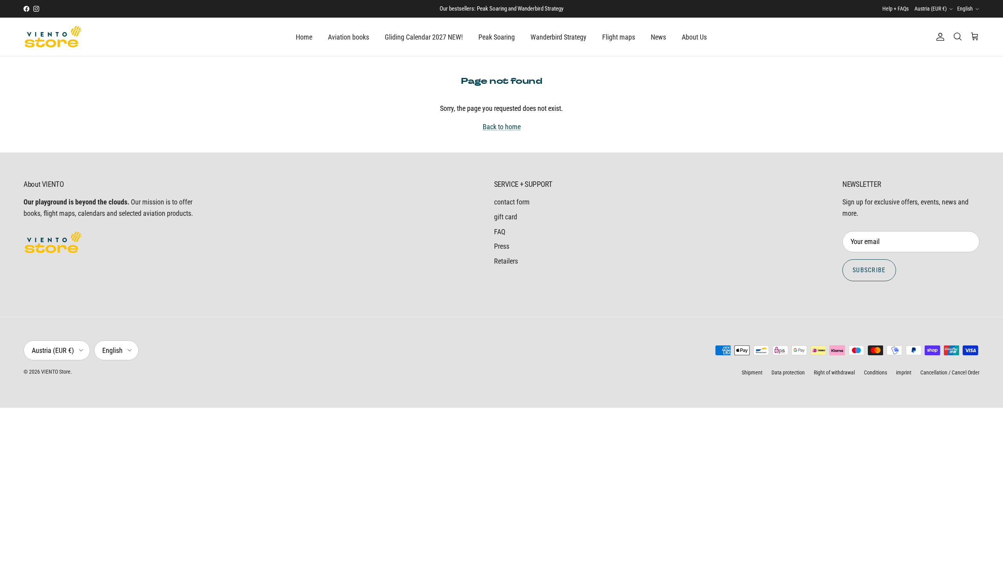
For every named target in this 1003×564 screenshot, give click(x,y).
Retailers (506, 261)
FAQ (499, 232)
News (658, 37)
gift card (505, 217)
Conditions (875, 372)
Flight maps (618, 37)
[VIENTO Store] (53, 36)
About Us (694, 37)
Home (304, 37)
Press (501, 246)
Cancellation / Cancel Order (949, 372)
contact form (512, 202)
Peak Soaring (496, 37)
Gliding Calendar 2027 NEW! (424, 37)
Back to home (502, 127)
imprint (903, 372)
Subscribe (869, 270)
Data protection (788, 372)
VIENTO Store (56, 372)
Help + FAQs (895, 8)
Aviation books (348, 37)
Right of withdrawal (834, 372)
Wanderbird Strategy (558, 37)
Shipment (752, 372)
